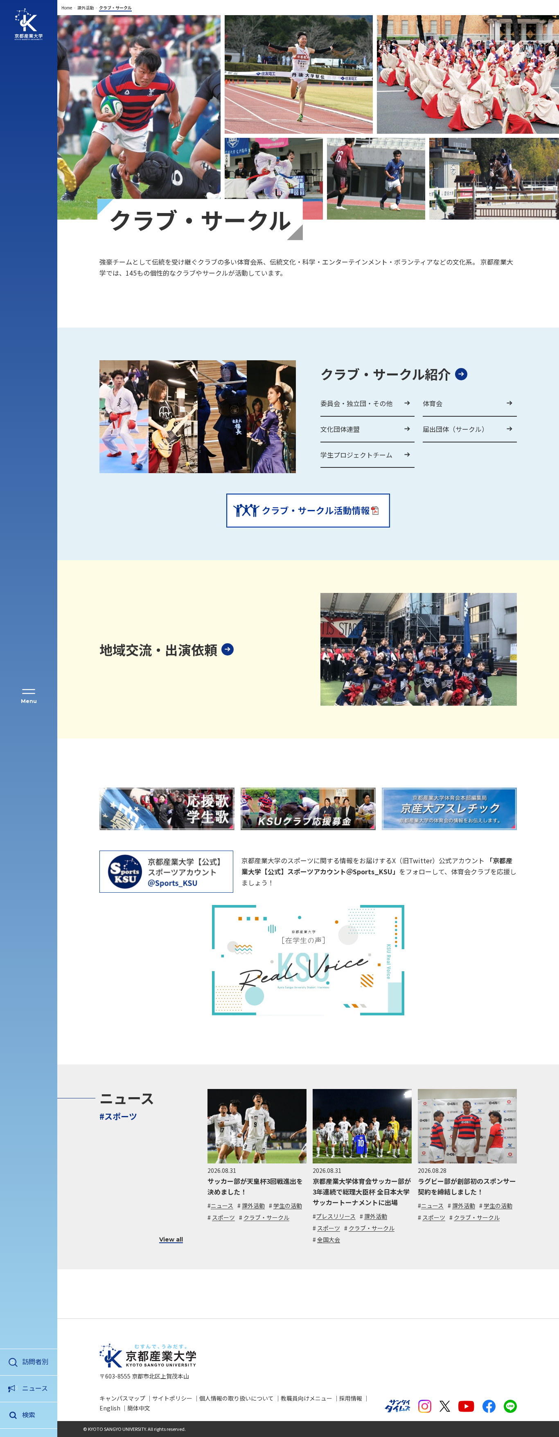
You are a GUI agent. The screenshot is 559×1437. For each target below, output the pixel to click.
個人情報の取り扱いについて (236, 1398)
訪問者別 (35, 1361)
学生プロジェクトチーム (356, 455)
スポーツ (223, 1217)
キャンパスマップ (122, 1398)
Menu (29, 701)
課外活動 (85, 7)
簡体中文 (138, 1408)
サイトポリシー (172, 1398)
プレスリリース (336, 1216)
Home (66, 7)
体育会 (432, 403)
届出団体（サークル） (455, 429)
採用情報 (350, 1398)
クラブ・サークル (266, 1217)
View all (171, 1239)
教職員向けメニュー (306, 1398)
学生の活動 (287, 1205)
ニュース (35, 1388)
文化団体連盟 (340, 429)
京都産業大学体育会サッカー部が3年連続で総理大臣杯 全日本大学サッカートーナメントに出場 (362, 1191)
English (109, 1408)
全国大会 (328, 1239)
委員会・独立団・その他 (356, 403)
